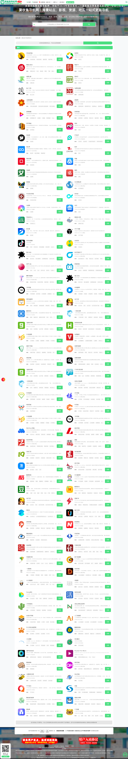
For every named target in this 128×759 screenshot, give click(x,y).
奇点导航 (77, 674)
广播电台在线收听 (93, 504)
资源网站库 (99, 692)
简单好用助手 (100, 141)
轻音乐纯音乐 (91, 329)
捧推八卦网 (29, 463)
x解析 (99, 575)
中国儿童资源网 (33, 106)
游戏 (82, 57)
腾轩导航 (52, 282)
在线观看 (89, 446)
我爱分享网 (101, 563)
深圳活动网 (78, 592)
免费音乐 (90, 317)
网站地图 (64, 748)
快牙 (76, 146)
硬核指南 (28, 662)
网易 (46, 71)
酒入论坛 (28, 252)
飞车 (84, 305)
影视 (82, 68)
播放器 (41, 71)
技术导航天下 (78, 252)
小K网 (47, 622)
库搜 (76, 686)
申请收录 (67, 746)
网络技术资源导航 (41, 704)
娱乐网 (102, 411)
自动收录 (55, 293)
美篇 (76, 158)
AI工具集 (87, 622)
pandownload (33, 584)
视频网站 (41, 481)
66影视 (95, 293)
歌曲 (79, 375)
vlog (53, 118)
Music (93, 657)
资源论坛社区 (44, 539)
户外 (93, 715)
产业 (101, 551)
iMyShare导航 (30, 428)
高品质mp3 (52, 387)
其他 (82, 279)
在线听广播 (101, 504)
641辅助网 (78, 475)
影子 (92, 563)
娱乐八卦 (80, 586)
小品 (38, 270)
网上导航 (52, 622)
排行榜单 (62, 2)
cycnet (46, 563)
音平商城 (28, 123)
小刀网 (43, 622)
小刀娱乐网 (102, 364)
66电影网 (77, 287)
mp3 (83, 375)
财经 (90, 551)
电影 (51, 481)
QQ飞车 (77, 299)
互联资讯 (34, 174)
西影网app (94, 106)
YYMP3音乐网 (79, 369)
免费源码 (49, 293)
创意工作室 (49, 457)
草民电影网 (29, 299)
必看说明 (56, 746)
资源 (82, 92)
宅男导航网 (32, 399)
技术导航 (97, 258)
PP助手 (77, 135)
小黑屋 (72, 746)
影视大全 (38, 352)
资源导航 (54, 704)
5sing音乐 (29, 592)
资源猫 (28, 182)
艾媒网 (28, 170)
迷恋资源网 (97, 481)
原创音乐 (50, 598)
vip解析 (95, 340)
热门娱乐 (32, 469)
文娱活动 (43, 457)
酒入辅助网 (38, 258)
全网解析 (77, 334)
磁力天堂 (77, 510)
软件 (47, 584)
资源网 (48, 399)
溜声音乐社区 (30, 650)
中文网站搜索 (85, 692)
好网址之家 (89, 610)
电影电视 (91, 457)
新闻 (54, 575)
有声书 (47, 270)
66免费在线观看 (102, 293)
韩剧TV (77, 64)
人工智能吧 (78, 615)
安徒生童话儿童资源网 (43, 106)
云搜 (48, 645)
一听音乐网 (78, 311)
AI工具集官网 (93, 622)
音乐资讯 (97, 457)
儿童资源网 (29, 100)
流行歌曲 (50, 680)
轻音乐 (80, 329)
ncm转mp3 (32, 516)
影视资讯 (97, 586)
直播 (82, 715)
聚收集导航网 (25, 38)
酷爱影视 (28, 475)
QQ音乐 (77, 240)
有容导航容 (32, 411)
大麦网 (28, 205)
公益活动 (97, 598)
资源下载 (34, 420)
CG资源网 (29, 334)
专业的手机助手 (92, 141)
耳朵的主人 (29, 217)
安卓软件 (43, 584)
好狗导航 (77, 111)
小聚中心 (55, 2)
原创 (37, 598)
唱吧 (76, 170)
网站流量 (103, 399)
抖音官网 (47, 247)
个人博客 (83, 221)
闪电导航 (77, 533)
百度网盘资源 (45, 258)
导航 (87, 258)
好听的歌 (96, 317)
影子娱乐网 (81, 563)
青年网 (38, 563)
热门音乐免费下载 (47, 657)
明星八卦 (86, 457)
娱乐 (34, 455)
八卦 (40, 469)
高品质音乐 (89, 493)
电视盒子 (99, 704)
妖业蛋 (28, 228)
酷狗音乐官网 (42, 317)
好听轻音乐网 (78, 322)
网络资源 (34, 139)
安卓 (38, 584)
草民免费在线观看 (55, 305)
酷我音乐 (77, 486)
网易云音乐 (29, 64)
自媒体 (99, 446)
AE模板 (37, 340)
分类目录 (37, 364)
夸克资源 (49, 610)
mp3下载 (41, 329)
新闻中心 (80, 551)
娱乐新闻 (80, 457)
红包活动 (97, 364)
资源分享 (43, 434)
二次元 (101, 715)
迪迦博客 (28, 545)
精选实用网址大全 (88, 668)
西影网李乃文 (88, 106)
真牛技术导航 (81, 469)
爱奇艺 (76, 76)
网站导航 (46, 282)
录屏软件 (36, 715)
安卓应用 (93, 704)
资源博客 (55, 352)
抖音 (31, 247)
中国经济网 (78, 545)
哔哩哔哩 (77, 264)
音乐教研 (43, 633)
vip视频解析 (81, 340)
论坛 (34, 256)
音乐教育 (32, 633)
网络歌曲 (101, 317)
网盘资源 (32, 539)
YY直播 (77, 709)
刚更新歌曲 (98, 375)
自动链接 (93, 399)
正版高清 (95, 446)
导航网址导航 (40, 446)
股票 (94, 551)
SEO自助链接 (86, 399)
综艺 (50, 575)
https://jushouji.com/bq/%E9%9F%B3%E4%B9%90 (77, 747)
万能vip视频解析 (102, 340)
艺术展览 (55, 457)
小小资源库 (29, 580)
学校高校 (34, 197)
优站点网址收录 (82, 610)
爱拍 (31, 715)
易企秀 (28, 146)
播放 (53, 71)
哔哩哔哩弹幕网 (99, 270)
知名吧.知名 (32, 446)
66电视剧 (80, 293)
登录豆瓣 (53, 493)
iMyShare (32, 434)
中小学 (48, 633)
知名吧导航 (29, 439)
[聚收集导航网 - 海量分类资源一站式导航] (11, 2)
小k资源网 (44, 293)
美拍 (76, 123)
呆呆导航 (77, 568)
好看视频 (28, 111)
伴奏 (40, 598)
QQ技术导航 (40, 282)
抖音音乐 (36, 247)
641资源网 (81, 481)
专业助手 (85, 141)
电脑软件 (54, 584)
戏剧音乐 (102, 598)
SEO (103, 387)
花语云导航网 (78, 381)
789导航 (28, 287)
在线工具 (48, 2)
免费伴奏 (45, 598)
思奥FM (77, 498)
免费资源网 (78, 88)
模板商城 (43, 153)
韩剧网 (80, 71)
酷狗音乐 (28, 311)
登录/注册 (71, 2)
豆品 (45, 493)
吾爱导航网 (78, 346)
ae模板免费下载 (53, 551)
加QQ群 (5, 756)
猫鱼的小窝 (78, 217)
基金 (97, 551)
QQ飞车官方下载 (95, 305)
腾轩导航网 (29, 275)
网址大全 (91, 118)
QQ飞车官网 (41, 504)
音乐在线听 (98, 329)
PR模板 (47, 340)
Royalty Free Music (80, 650)
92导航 (77, 404)
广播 (49, 493)
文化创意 (32, 457)
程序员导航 (39, 59)
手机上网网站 (102, 610)
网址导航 (34, 57)
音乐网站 (36, 329)
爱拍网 (28, 709)
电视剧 (55, 481)
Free (90, 657)
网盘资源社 (29, 533)
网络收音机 (85, 504)
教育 (34, 631)
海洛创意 (28, 158)
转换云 (28, 510)
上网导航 (86, 118)
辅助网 (43, 399)
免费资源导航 (96, 668)
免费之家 (28, 76)
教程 (34, 80)
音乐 (30, 38)
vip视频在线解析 (88, 340)
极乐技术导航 (81, 434)
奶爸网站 (77, 521)
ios (50, 584)
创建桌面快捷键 (60, 730)
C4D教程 (32, 340)
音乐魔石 (77, 639)
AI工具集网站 (101, 622)
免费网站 (86, 528)
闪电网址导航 (81, 539)
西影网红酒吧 (101, 106)
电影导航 (50, 59)
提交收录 (35, 2)
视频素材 (42, 340)
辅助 (82, 478)
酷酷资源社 (78, 627)
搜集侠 (88, 364)
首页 (30, 2)
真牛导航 (77, 463)
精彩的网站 (95, 610)
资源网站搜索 (92, 692)
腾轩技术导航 (33, 282)
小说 (34, 268)
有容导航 (28, 404)
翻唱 (55, 598)
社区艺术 (37, 457)
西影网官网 (81, 106)
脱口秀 (96, 715)
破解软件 (47, 551)
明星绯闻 (91, 586)
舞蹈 (89, 715)
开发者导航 (29, 53)
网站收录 (99, 387)
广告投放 (62, 746)
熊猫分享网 (78, 697)
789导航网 (32, 293)
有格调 (28, 135)
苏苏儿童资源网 (53, 106)
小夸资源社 (29, 603)
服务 (34, 209)
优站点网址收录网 (80, 603)
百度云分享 (51, 258)
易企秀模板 (37, 153)
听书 (51, 317)
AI (81, 619)
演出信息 (102, 457)
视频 (37, 481)
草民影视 (47, 305)
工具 (34, 92)
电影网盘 (44, 610)
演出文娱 (86, 598)
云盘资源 (37, 539)
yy (79, 715)
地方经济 (86, 551)
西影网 (76, 100)
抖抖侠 (76, 193)
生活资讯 (86, 586)
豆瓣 (27, 486)
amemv (52, 247)
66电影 (85, 293)
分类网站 (49, 704)
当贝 (76, 205)
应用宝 (76, 53)
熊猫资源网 (87, 704)
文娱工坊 (28, 451)
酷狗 (31, 317)
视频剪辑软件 (42, 715)
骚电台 (80, 504)
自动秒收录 (43, 364)
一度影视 (28, 568)
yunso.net (38, 645)
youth (42, 563)
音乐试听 (39, 680)
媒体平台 (84, 446)
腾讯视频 (37, 575)
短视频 (39, 118)
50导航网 (29, 393)
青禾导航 (77, 662)
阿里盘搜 (43, 645)
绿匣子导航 (29, 346)
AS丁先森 (77, 228)
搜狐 (76, 439)
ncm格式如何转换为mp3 (41, 516)
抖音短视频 (29, 240)
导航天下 (102, 258)
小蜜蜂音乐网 (30, 674)
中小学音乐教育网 (31, 627)
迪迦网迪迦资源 (40, 551)
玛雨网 (76, 580)
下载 (49, 71)
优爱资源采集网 (82, 364)
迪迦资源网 (32, 551)
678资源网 (91, 481)
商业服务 (83, 197)
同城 (42, 493)
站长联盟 (98, 399)
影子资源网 (78, 557)
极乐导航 (77, 428)
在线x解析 (95, 575)
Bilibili (80, 270)
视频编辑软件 (49, 715)
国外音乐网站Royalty (83, 657)
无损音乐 (96, 493)
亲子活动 (80, 598)
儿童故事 (53, 270)
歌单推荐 (45, 680)
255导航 (77, 393)
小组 (35, 493)
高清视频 (48, 118)
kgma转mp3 (50, 516)
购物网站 (44, 352)
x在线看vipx (88, 575)
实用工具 (34, 514)
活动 (82, 596)
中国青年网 (29, 557)
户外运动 (91, 598)
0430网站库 (78, 182)
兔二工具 (28, 88)
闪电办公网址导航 (95, 539)
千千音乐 (28, 686)
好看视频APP (33, 118)
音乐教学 (37, 633)
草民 (31, 305)
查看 (59, 59)
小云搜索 (28, 639)
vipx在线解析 (81, 575)
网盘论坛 (92, 633)
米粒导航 (28, 357)
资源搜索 (49, 434)
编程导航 (45, 59)
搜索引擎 (34, 643)
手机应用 (83, 127)
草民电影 (36, 305)
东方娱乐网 (78, 451)
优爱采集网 (78, 357)
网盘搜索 (54, 434)
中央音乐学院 (30, 193)
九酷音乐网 (29, 322)
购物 (34, 127)
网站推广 (49, 364)
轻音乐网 (85, 329)
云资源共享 (98, 633)
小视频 (43, 118)
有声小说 (28, 264)
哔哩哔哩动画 (91, 270)
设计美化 (34, 150)
